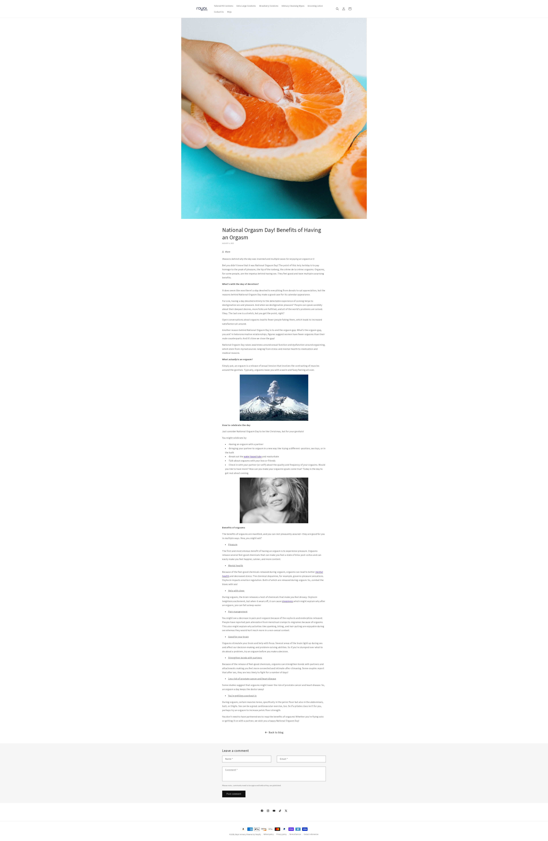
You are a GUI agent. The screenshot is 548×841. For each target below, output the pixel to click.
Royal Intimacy (240, 834)
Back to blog (276, 732)
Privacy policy (281, 834)
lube (259, 456)
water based (250, 456)
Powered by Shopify (253, 834)
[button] (337, 9)
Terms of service (295, 834)
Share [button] (227, 251)
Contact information (311, 834)
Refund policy (269, 834)
